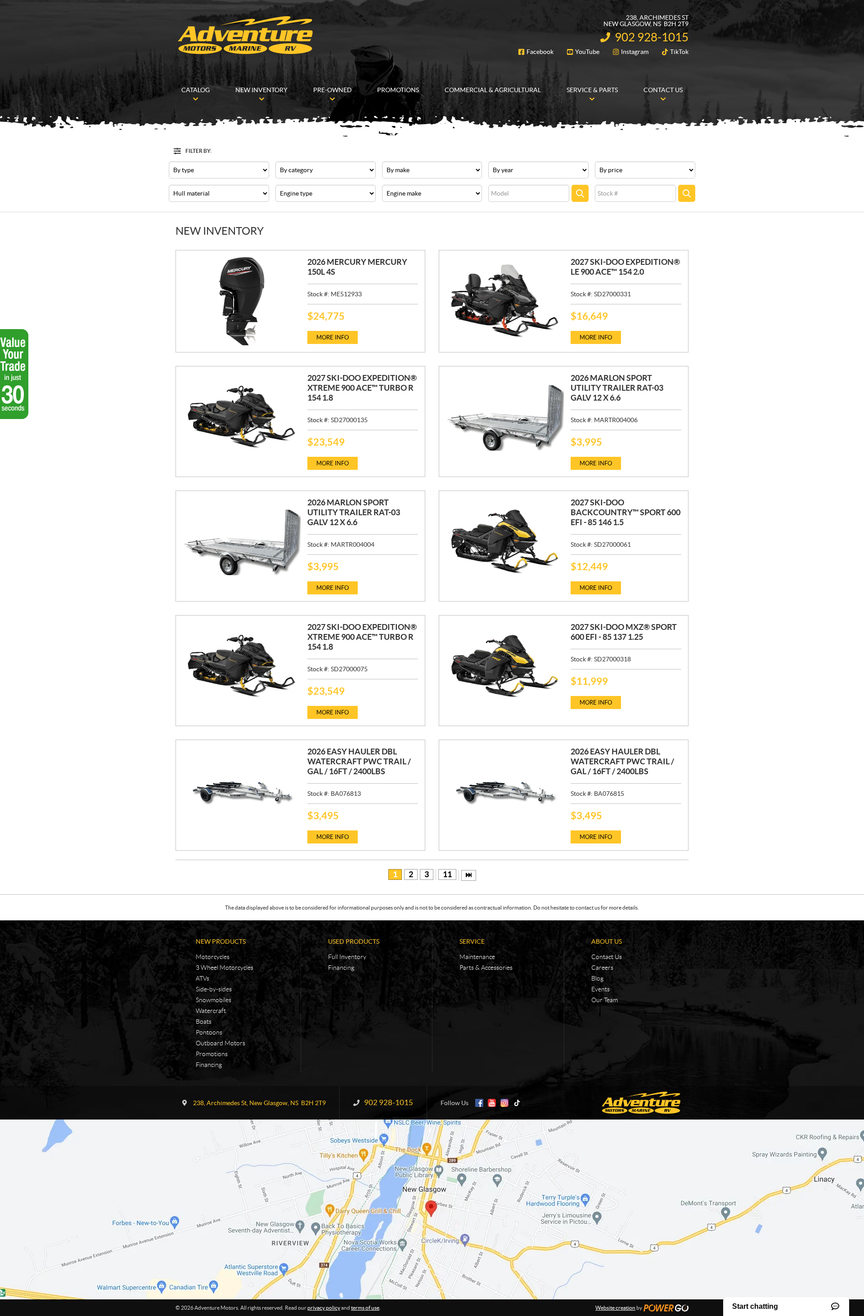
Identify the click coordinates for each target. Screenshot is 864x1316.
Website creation (615, 1308)
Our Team (604, 1000)
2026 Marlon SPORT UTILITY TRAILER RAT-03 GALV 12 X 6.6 (617, 387)
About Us (606, 941)
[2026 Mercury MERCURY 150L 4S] (242, 301)
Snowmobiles (213, 1000)
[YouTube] (492, 1103)
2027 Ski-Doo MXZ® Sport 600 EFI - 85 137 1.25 (624, 632)
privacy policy (323, 1308)
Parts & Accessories (486, 967)
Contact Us (606, 956)
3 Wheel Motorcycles (224, 967)
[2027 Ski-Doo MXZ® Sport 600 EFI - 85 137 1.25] (505, 666)
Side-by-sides (214, 989)
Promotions (212, 1053)
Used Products (353, 941)
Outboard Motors (220, 1043)
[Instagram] (504, 1103)
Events (600, 989)
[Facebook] (479, 1103)
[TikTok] (517, 1103)
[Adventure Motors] (245, 35)
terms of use (365, 1308)
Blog (597, 978)
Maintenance (477, 956)
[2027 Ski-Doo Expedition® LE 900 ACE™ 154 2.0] (505, 301)
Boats (204, 1021)
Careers (602, 967)
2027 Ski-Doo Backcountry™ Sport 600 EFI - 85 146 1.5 (625, 512)
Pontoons (209, 1032)
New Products (221, 941)
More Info (332, 337)
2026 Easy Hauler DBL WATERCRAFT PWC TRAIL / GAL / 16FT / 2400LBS (359, 761)
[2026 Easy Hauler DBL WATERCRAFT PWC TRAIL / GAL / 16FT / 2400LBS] (242, 791)
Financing (209, 1064)
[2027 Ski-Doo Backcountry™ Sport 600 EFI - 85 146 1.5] (505, 542)
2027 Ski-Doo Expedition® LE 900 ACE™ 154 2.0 (625, 267)
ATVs (202, 978)
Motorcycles (213, 956)
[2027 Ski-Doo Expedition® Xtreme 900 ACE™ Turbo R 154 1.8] (242, 417)
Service (472, 941)
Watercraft (211, 1010)
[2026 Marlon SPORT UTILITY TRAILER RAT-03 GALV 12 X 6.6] (505, 417)
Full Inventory (347, 956)
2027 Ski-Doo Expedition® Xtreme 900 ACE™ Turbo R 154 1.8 (362, 387)
